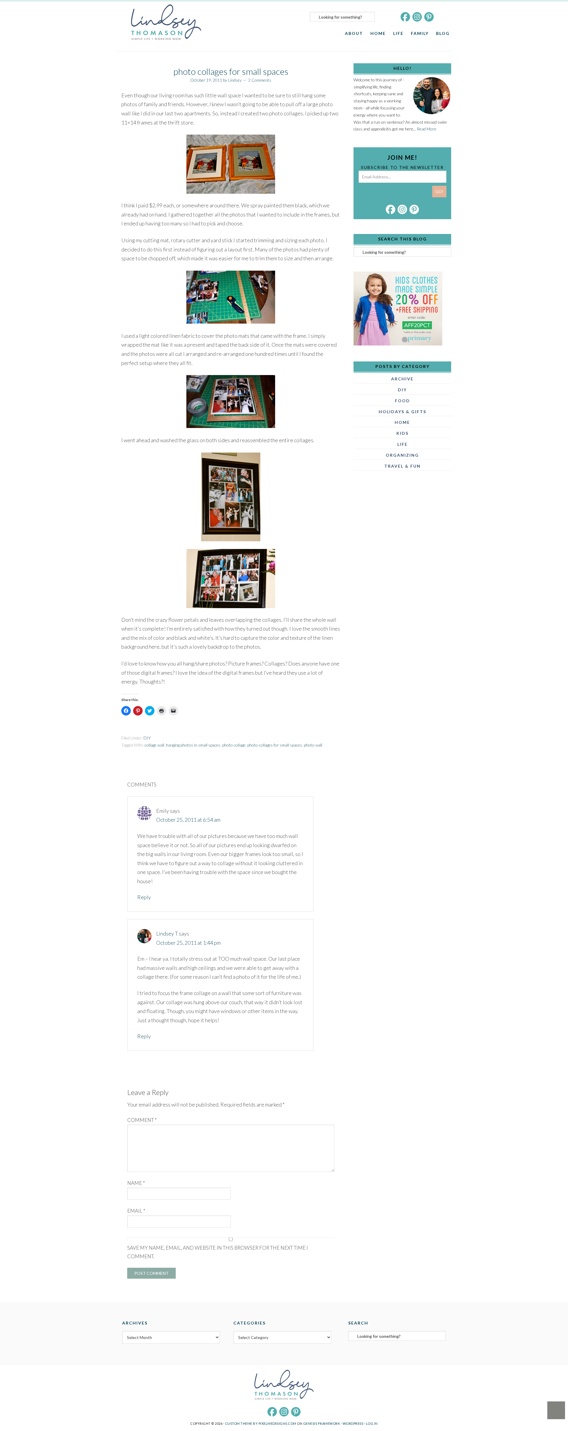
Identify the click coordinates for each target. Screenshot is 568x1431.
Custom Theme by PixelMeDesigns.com (260, 1423)
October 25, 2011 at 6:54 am (188, 819)
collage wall (154, 744)
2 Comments (259, 80)
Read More (426, 128)
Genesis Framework (321, 1423)
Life (402, 444)
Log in (372, 1423)
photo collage (234, 744)
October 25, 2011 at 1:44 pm (188, 942)
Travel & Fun (402, 466)
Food (402, 400)
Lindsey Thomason (166, 22)
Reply (144, 897)
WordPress (353, 1423)
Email (136, 1211)
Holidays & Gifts (402, 411)
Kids (402, 433)
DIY (147, 737)
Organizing (402, 455)
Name (136, 1183)
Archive (402, 378)
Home (402, 422)
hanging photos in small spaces (193, 744)
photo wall (313, 744)
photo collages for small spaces (274, 744)
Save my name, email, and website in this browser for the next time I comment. (217, 1252)
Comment (142, 1120)
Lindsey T (167, 933)
